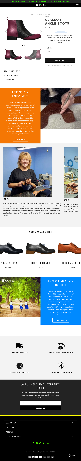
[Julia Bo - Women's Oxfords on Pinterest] (36, 443)
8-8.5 (48, 52)
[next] (41, 31)
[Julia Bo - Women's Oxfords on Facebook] (33, 443)
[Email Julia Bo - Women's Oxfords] (47, 443)
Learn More (20, 139)
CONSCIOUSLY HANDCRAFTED (20, 94)
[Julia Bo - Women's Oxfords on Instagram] (40, 443)
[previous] (6, 31)
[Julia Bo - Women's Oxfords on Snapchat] (43, 443)
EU (51, 48)
